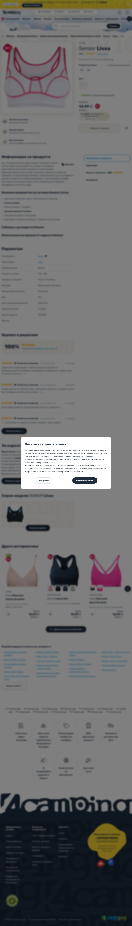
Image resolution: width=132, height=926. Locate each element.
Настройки (44, 480)
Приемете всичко (84, 480)
